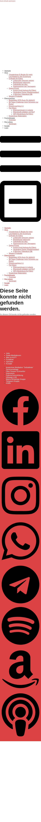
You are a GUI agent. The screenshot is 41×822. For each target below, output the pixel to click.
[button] (20, 178)
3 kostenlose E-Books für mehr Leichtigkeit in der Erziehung (20, 76)
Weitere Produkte (15, 96)
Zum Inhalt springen (7, 1)
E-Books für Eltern (16, 78)
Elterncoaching (9, 98)
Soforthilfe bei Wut (20, 84)
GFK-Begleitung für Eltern (23, 114)
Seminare (12, 124)
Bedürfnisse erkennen (21, 82)
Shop (6, 73)
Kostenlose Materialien (18, 116)
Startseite (7, 71)
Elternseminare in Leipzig (23, 110)
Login (6, 128)
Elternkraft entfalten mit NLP (24, 112)
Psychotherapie (9, 118)
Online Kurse (14, 88)
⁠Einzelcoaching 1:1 (16, 106)
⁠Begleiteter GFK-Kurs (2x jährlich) (22, 100)
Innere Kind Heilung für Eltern (24, 90)
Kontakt (7, 126)
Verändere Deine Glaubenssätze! (26, 92)
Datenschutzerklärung (8, 790)
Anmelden (24, 819)
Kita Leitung (8, 122)
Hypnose (12, 120)
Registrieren (15, 819)
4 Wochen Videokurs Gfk (22, 94)
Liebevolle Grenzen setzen (23, 80)
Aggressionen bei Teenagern (24, 86)
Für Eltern (12, 108)
